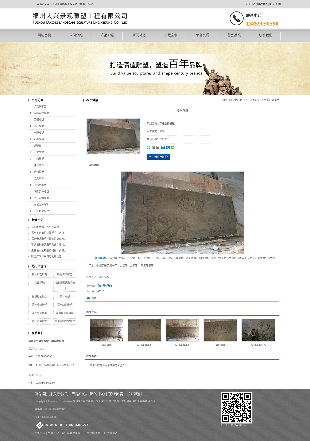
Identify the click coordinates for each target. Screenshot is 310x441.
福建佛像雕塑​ (64, 274)
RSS (271, 4)
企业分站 (250, 4)
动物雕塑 (39, 171)
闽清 (114, 433)
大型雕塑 (39, 152)
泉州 (75, 433)
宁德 (86, 433)
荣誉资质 (202, 35)
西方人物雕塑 (41, 198)
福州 (63, 433)
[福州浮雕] (106, 330)
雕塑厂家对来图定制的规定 (46, 256)
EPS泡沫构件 (41, 204)
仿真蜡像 (39, 178)
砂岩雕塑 (39, 126)
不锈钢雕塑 (40, 185)
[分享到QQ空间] (153, 147)
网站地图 (262, 4)
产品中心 (79, 394)
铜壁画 (37, 145)
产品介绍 (107, 35)
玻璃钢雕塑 (40, 106)
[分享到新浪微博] (158, 147)
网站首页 (44, 35)
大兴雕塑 (126, 401)
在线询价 (158, 157)
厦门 (80, 433)
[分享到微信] (173, 147)
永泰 (97, 433)
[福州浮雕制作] (258, 330)
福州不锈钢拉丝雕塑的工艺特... (48, 232)
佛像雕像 (39, 165)
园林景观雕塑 (41, 113)
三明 (103, 433)
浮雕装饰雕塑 (41, 191)
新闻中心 (97, 394)
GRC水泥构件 (41, 211)
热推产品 (40, 433)
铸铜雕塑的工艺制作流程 (45, 227)
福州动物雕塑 (64, 304)
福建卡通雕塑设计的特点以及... (48, 238)
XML (279, 4)
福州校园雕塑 (39, 313)
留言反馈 (234, 35)
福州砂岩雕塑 (39, 321)
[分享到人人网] (168, 147)
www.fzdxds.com (45, 382)
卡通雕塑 (39, 132)
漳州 (109, 433)
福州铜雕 (40, 282)
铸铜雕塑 (39, 119)
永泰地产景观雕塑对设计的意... (48, 250)
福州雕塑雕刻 (39, 274)
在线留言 (115, 394)
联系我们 (265, 35)
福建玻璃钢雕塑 (65, 313)
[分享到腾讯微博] (163, 147)
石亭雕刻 (39, 139)
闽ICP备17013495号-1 (47, 417)
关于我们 (60, 394)
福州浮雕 (104, 277)
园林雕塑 (65, 296)
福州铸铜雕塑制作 (65, 321)
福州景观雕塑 (39, 304)
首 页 (243, 100)
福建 (69, 433)
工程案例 (171, 35)
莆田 (92, 433)
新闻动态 (139, 35)
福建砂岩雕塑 (39, 296)
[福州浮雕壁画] (144, 330)
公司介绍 (76, 35)
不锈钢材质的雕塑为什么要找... (48, 244)
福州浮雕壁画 (104, 285)
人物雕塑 (39, 158)
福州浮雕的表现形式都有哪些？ (107, 365)
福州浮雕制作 (258, 345)
